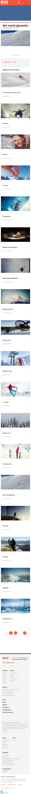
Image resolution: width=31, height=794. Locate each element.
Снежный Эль (7, 216)
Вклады (12, 675)
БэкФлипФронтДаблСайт (10, 278)
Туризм (5, 687)
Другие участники (11, 70)
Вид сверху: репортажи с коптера (11, 689)
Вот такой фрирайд (8, 495)
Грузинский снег (7, 619)
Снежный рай (15, 28)
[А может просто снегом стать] (15, 80)
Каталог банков (13, 673)
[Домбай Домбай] (15, 296)
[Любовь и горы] (15, 358)
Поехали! (5, 123)
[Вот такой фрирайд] (15, 482)
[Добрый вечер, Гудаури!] (15, 234)
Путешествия (6, 757)
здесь (4, 732)
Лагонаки (5, 557)
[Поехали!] (15, 111)
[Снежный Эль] (15, 203)
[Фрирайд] (15, 575)
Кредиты (12, 677)
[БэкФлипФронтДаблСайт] (15, 265)
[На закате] (15, 513)
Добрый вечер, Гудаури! (10, 247)
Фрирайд (5, 588)
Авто (4, 700)
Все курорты (6, 755)
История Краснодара (8, 693)
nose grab (6, 402)
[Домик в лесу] (15, 420)
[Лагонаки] (15, 544)
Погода (4, 680)
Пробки (4, 682)
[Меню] (28, 3)
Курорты (5, 752)
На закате (6, 526)
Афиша (4, 679)
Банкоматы (12, 680)
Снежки (5, 154)
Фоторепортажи (8, 712)
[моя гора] (15, 172)
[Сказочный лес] (15, 451)
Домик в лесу (7, 433)
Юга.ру (14, 658)
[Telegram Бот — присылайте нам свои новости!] (11, 666)
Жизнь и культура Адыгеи (9, 695)
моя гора (5, 185)
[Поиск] (23, 3)
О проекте (3, 784)
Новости (5, 673)
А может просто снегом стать (11, 92)
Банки (12, 670)
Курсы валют (13, 679)
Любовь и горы (7, 371)
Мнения (4, 677)
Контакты (20, 784)
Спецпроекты (7, 710)
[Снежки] (15, 141)
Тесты (4, 702)
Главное (5, 670)
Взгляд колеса (7, 340)
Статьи (4, 675)
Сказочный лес (7, 464)
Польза (5, 705)
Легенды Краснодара (8, 691)
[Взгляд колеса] (15, 327)
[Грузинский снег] (15, 606)
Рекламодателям (12, 784)
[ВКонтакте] (4, 666)
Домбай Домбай (8, 309)
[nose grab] (15, 389)
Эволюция (6, 707)
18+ (19, 3)
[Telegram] (8, 666)
